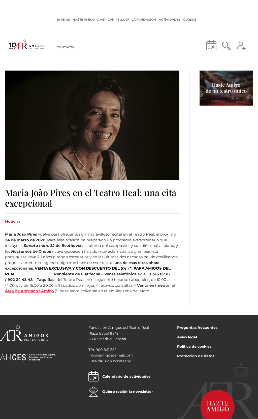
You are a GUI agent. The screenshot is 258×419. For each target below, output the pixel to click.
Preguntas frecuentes (197, 327)
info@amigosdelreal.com (110, 355)
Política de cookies (194, 346)
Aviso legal (187, 337)
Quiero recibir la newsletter (127, 391)
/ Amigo (46, 290)
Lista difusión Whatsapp (109, 361)
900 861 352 (106, 349)
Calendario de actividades (126, 376)
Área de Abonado (22, 290)
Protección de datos (195, 356)
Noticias (13, 221)
